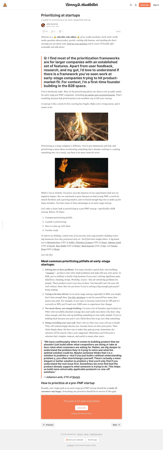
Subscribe (145, 5)
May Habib (61, 246)
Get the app (92, 440)
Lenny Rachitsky (52, 24)
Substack (70, 445)
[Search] (131, 5)
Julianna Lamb (114, 242)
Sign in (156, 5)
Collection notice (96, 434)
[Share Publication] (136, 5)
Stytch (51, 246)
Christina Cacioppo (84, 242)
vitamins (50, 273)
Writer (77, 246)
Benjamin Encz (53, 242)
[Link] (38, 263)
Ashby (71, 242)
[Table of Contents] (2, 225)
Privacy (80, 434)
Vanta (103, 242)
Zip (103, 246)
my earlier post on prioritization (100, 95)
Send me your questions (77, 43)
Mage (56, 249)
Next (115, 425)
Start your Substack (75, 440)
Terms (86, 434)
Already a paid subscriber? (81, 413)
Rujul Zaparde (88, 246)
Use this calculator (76, 297)
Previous (49, 425)
